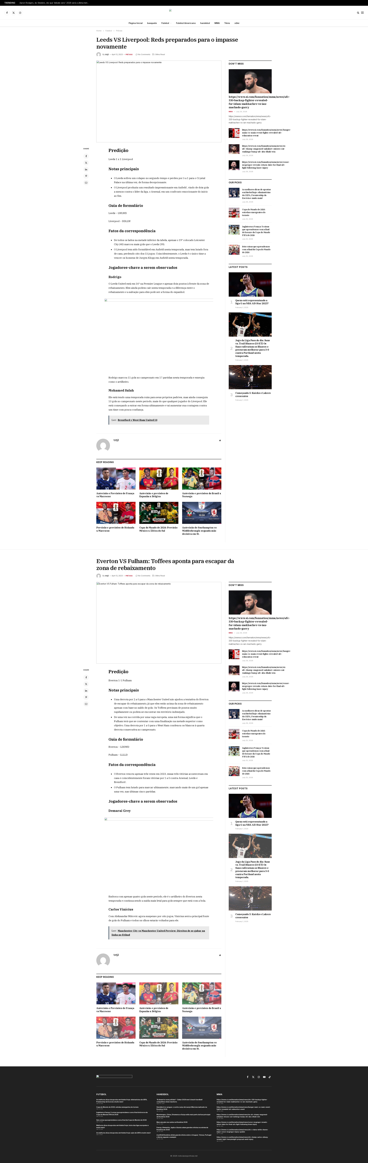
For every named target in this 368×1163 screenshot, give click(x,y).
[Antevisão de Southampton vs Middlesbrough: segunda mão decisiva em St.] (201, 513)
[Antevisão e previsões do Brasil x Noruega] (201, 478)
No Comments (144, 54)
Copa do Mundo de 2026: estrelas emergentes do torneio (253, 212)
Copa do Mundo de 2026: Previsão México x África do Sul (158, 529)
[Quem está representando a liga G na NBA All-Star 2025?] (250, 284)
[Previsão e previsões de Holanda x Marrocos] (116, 513)
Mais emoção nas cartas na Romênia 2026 (172, 1122)
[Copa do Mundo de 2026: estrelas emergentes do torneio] (234, 213)
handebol (205, 23)
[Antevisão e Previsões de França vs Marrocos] (116, 478)
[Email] (86, 182)
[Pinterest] (86, 176)
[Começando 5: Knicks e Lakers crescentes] (250, 377)
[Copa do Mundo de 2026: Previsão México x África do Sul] (159, 513)
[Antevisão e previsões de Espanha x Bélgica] (159, 478)
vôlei (236, 23)
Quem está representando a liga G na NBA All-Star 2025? (252, 302)
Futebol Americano (186, 23)
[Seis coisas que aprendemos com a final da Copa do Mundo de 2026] (234, 250)
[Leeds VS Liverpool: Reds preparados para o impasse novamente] (158, 101)
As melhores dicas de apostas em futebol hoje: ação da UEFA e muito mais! (123, 1133)
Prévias (129, 54)
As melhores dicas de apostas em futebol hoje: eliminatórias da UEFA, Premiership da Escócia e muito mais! (256, 193)
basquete (152, 23)
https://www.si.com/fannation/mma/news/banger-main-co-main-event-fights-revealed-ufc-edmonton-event (266, 133)
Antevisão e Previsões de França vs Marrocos (115, 495)
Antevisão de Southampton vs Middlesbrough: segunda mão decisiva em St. (199, 530)
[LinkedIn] (86, 169)
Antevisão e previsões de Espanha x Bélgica (153, 495)
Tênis (227, 23)
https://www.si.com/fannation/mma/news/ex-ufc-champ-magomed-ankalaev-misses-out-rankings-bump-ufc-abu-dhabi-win (264, 149)
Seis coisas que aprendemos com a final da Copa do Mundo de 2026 (256, 249)
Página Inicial (136, 23)
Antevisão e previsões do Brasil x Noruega (201, 495)
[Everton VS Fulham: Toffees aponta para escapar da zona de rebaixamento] (158, 623)
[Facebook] (86, 156)
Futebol (165, 23)
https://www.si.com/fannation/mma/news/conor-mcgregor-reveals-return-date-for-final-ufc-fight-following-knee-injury (266, 165)
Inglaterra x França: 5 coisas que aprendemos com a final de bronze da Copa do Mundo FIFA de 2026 (256, 231)
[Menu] (362, 12)
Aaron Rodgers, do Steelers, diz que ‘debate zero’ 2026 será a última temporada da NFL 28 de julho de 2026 (55, 3)
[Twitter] (86, 163)
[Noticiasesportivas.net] (184, 13)
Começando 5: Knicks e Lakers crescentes (253, 395)
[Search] (358, 12)
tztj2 (107, 54)
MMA (217, 23)
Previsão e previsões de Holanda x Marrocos (115, 529)
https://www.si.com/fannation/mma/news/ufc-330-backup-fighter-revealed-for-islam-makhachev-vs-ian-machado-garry (250, 102)
